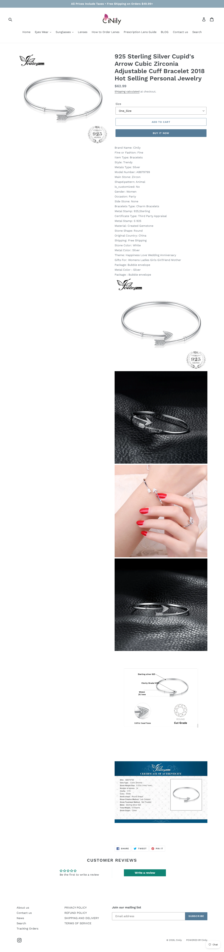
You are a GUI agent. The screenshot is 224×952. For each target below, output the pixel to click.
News (20, 918)
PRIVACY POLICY (75, 907)
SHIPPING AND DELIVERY (81, 918)
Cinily (179, 940)
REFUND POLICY (75, 912)
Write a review (145, 872)
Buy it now (161, 133)
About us (23, 907)
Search (21, 923)
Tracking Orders (27, 928)
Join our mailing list (126, 907)
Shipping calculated (127, 91)
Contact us (24, 912)
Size (118, 104)
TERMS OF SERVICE (77, 923)
